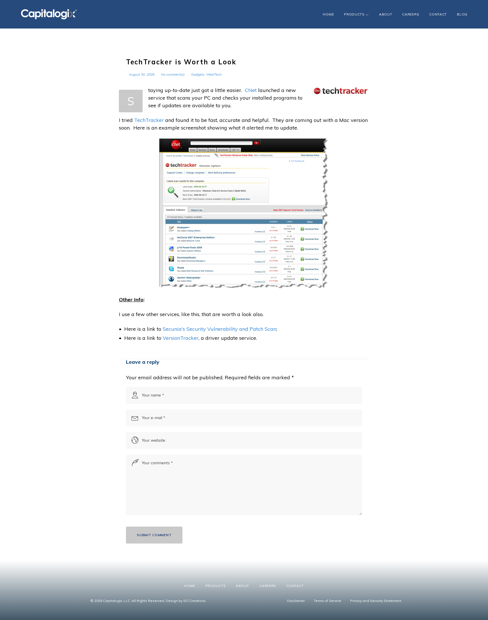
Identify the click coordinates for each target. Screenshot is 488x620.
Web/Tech (214, 74)
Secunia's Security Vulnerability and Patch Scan (219, 329)
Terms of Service (327, 601)
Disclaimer (296, 601)
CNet (251, 90)
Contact (438, 14)
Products (354, 14)
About (385, 14)
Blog (462, 14)
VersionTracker (181, 338)
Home (328, 14)
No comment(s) (173, 74)
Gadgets (197, 74)
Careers (410, 14)
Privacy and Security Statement (375, 601)
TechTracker (149, 120)
